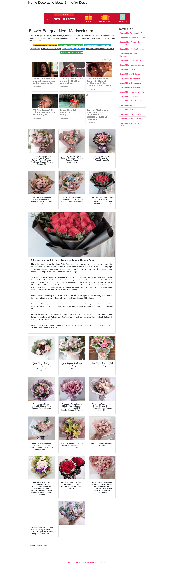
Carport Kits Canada (127, 105)
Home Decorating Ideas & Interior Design (58, 2)
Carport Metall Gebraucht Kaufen (129, 124)
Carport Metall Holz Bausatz (130, 83)
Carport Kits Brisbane (128, 110)
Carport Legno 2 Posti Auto (130, 96)
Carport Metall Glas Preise (130, 87)
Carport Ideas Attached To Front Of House (132, 43)
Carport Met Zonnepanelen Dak (132, 33)
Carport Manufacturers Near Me (132, 65)
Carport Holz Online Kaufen (130, 114)
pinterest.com (42, 545)
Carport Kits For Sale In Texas (131, 60)
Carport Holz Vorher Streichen (131, 119)
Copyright (103, 562)
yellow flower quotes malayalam (45, 45)
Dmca (69, 562)
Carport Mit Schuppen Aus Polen (132, 37)
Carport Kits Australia (128, 69)
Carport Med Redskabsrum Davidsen (130, 54)
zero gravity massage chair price (71, 45)
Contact (78, 562)
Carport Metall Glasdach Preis (131, 101)
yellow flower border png (51, 49)
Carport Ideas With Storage (130, 74)
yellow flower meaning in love (72, 52)
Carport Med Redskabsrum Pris (132, 92)
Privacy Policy (90, 562)
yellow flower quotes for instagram (98, 45)
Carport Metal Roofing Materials (132, 49)
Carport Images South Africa (130, 78)
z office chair (35, 49)
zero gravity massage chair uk (73, 49)
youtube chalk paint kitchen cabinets (100, 49)
